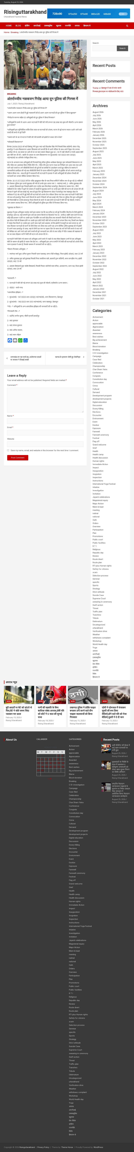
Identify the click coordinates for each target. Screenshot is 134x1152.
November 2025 (99, 141)
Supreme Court (99, 598)
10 (38, 763)
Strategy (96, 589)
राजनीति (68, 25)
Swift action (98, 605)
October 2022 (98, 263)
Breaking (11, 94)
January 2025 (98, 174)
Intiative (96, 487)
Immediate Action (100, 464)
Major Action (98, 503)
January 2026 (98, 135)
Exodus (96, 425)
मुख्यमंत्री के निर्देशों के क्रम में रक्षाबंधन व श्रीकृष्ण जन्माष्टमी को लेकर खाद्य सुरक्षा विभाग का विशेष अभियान (120, 767)
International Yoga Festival (104, 484)
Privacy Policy (43, 1147)
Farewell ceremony (101, 435)
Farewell (96, 431)
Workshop (97, 641)
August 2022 (98, 269)
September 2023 (100, 227)
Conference (98, 373)
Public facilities (99, 543)
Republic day (98, 553)
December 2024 (99, 177)
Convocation (98, 382)
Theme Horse (67, 1147)
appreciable (97, 323)
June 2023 (97, 236)
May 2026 (97, 122)
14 (54, 763)
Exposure (97, 428)
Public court (98, 539)
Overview (96, 526)
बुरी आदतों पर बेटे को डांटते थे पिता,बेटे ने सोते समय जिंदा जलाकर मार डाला (19, 710)
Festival (96, 438)
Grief (95, 448)
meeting (96, 510)
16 (63, 763)
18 (42, 767)
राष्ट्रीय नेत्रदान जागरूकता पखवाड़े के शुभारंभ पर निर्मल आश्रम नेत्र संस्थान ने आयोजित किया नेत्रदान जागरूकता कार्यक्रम (121, 789)
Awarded (96, 330)
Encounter (97, 415)
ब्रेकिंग (27, 25)
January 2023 (98, 253)
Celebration (97, 363)
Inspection (97, 477)
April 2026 (97, 125)
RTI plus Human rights (102, 566)
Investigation (98, 490)
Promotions (98, 536)
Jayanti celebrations (101, 497)
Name (10, 416)
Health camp (98, 454)
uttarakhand (98, 628)
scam (95, 572)
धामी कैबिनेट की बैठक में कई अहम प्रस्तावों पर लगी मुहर (121, 747)
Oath (95, 520)
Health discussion (100, 458)
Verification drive (100, 631)
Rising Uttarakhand (26, 104)
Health (95, 451)
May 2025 (97, 161)
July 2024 (97, 194)
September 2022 (100, 266)
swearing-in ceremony (102, 602)
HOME (9, 25)
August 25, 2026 (118, 753)
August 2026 (98, 112)
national (96, 517)
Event (95, 422)
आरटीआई (37, 25)
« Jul (50, 778)
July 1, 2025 (12, 104)
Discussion (97, 405)
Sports (95, 585)
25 (42, 770)
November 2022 (99, 259)
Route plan (97, 562)
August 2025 (98, 151)
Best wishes (98, 337)
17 (38, 767)
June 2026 (97, 119)
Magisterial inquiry (100, 500)
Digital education (100, 402)
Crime (95, 386)
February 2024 (99, 210)
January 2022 (98, 289)
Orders (95, 523)
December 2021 (99, 292)
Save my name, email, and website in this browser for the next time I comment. (45, 450)
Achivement (98, 317)
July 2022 (97, 272)
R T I (95, 546)
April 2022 (97, 282)
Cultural (96, 389)
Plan (94, 533)
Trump (95, 88)
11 (42, 763)
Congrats (97, 376)
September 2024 (100, 187)
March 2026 (98, 128)
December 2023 (99, 217)
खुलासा (58, 25)
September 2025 (100, 148)
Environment (98, 418)
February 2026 (99, 132)
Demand (96, 392)
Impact (96, 467)
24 (38, 770)
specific (96, 582)
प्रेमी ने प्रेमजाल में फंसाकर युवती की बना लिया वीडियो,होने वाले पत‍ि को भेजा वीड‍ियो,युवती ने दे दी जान (114, 712)
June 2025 (97, 158)
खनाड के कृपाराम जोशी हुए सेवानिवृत (67, 357)
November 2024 (99, 181)
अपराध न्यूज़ (11, 682)
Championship (99, 366)
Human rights (98, 461)
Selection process (100, 575)
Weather (96, 634)
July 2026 (97, 115)
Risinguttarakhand (25, 12)
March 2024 (98, 207)
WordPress (98, 1147)
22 (58, 767)
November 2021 (99, 295)
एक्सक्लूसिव (48, 25)
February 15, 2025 (77, 721)
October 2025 (98, 145)
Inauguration (98, 471)
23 (63, 767)
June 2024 (97, 197)
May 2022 (97, 279)
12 (46, 763)
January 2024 (98, 213)
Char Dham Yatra (100, 369)
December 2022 (99, 256)
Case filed (97, 359)
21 (54, 767)
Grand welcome (99, 445)
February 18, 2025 (45, 721)
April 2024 (97, 204)
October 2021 (98, 299)
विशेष (94, 674)
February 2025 (99, 171)
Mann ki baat (98, 507)
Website (10, 439)
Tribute (96, 618)
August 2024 (98, 191)
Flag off (96, 441)
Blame (95, 343)
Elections (96, 412)
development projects (102, 399)
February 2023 (99, 249)
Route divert (98, 559)
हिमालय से (86, 25)
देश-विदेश (96, 664)
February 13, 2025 (109, 721)
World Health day (100, 644)
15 (58, 763)
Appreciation (98, 327)
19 (46, 767)
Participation (98, 530)
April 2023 (97, 243)
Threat (95, 608)
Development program (102, 395)
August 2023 (98, 230)
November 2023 (99, 220)
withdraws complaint (101, 638)
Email (10, 427)
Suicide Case (98, 595)
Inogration (97, 474)
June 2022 (97, 276)
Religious (96, 549)
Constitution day (100, 379)
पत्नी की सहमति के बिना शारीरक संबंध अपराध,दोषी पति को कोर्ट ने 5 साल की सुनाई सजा (51, 712)
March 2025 (98, 168)
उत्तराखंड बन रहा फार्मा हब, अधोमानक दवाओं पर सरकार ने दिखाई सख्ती (25, 358)
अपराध (77, 25)
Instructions (98, 481)
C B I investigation (100, 353)
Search (96, 43)
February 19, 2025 (13, 717)
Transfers (97, 615)
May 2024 (97, 200)
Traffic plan (97, 611)
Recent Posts (111, 739)
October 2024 (98, 184)
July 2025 (97, 155)
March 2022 (98, 285)
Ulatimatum (97, 621)
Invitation (96, 494)
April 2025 (97, 164)
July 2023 (97, 233)
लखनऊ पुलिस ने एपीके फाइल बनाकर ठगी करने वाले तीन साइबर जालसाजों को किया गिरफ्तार (83, 712)
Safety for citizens (101, 569)
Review (96, 556)
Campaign (97, 356)
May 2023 (97, 240)
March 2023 (98, 246)
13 (50, 763)
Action (95, 320)
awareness (97, 333)
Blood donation (99, 346)
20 (50, 767)
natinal (95, 513)
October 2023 (98, 223)
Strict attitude (98, 592)
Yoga (95, 647)
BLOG (18, 25)
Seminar (96, 579)
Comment (12, 385)
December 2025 (99, 138)
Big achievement (100, 340)
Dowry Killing (98, 409)
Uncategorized (99, 625)
